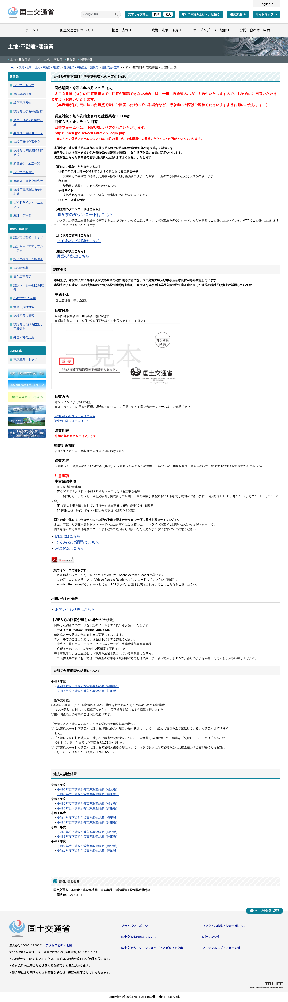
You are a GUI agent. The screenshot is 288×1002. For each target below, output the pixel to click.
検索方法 (236, 14)
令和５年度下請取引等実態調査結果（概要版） (88, 803)
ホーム (11, 67)
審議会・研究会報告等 (28, 181)
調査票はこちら (67, 536)
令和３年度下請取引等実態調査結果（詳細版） (88, 836)
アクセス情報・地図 (59, 945)
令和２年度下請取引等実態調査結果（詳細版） (88, 850)
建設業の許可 (22, 94)
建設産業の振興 (23, 315)
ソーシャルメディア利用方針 (221, 948)
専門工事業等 (22, 276)
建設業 (71, 59)
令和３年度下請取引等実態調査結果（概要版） (88, 832)
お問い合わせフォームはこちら (74, 416)
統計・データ (22, 215)
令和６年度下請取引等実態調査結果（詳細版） (88, 794)
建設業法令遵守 (110, 67)
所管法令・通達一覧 (26, 163)
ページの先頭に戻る (267, 910)
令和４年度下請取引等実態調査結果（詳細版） (88, 822)
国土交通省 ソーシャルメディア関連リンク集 (152, 948)
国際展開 (86, 59)
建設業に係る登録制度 (28, 111)
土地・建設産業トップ (24, 59)
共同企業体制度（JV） (28, 133)
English (265, 4)
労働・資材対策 (23, 307)
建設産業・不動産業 (75, 67)
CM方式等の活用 (24, 298)
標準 (157, 14)
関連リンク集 (211, 936)
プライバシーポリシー (136, 926)
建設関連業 (20, 268)
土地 (47, 59)
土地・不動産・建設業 (48, 67)
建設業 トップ (23, 85)
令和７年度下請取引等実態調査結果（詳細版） (88, 690)
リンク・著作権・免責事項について (225, 926)
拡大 (168, 14)
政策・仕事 (25, 67)
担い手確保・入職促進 (28, 259)
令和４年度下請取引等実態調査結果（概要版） (88, 817)
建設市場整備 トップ (28, 237)
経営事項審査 (22, 102)
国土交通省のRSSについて (138, 936)
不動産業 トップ (25, 359)
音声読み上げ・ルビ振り (203, 14)
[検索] (116, 14)
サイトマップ (264, 14)
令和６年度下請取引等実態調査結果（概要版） (88, 789)
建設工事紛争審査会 (26, 141)
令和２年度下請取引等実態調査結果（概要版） (88, 846)
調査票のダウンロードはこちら (85, 214)
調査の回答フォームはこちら (73, 420)
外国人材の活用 (23, 337)
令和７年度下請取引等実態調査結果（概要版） (88, 686)
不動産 (58, 59)
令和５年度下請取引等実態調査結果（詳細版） (88, 808)
